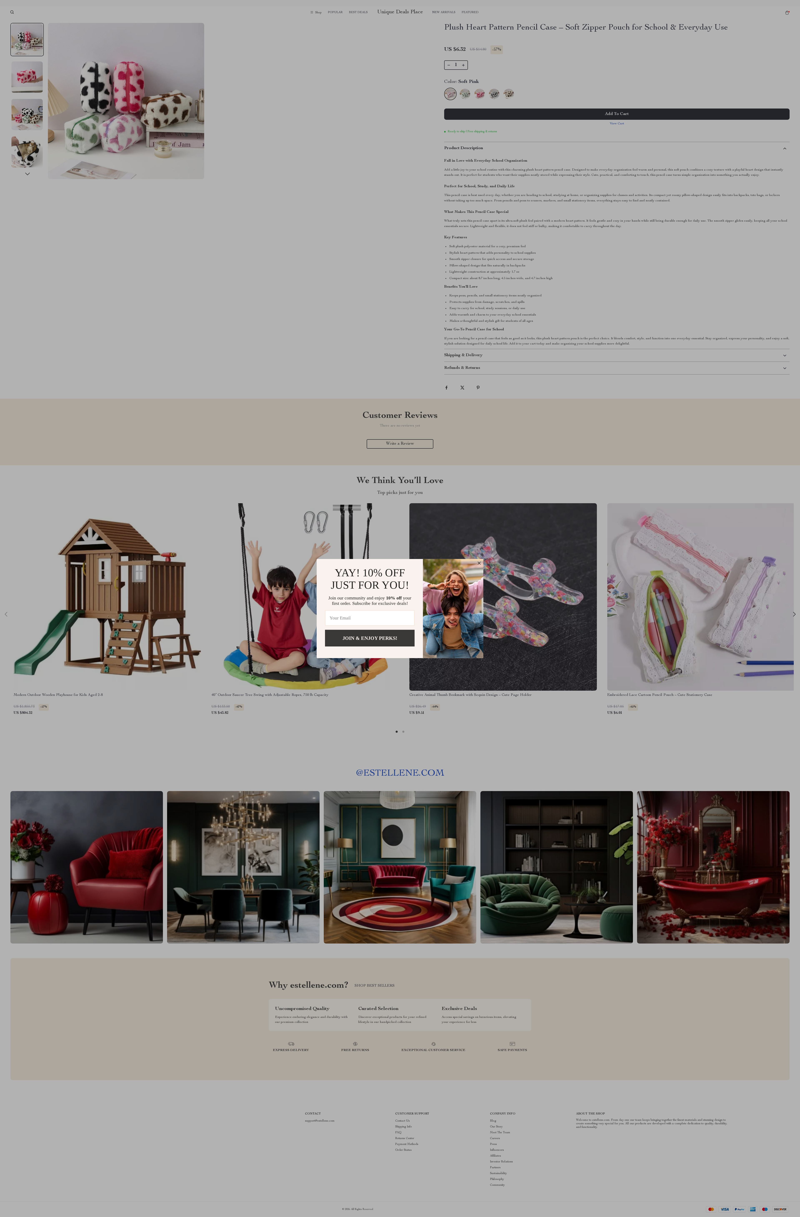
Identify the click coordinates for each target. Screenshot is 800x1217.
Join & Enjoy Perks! (369, 638)
